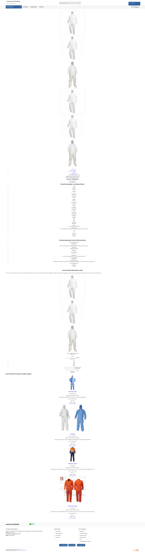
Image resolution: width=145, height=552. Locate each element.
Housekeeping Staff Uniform (85, 541)
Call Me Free (82, 545)
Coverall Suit (72, 434)
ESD (80, 539)
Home (74, 172)
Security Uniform (83, 535)
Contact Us (41, 6)
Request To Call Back (72, 171)
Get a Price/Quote (72, 181)
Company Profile (33, 6)
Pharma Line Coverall (72, 506)
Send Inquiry (73, 169)
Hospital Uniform (83, 537)
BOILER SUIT (82, 531)
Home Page (25, 6)
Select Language (132, 3)
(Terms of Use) (22, 549)
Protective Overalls (73, 391)
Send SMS (73, 545)
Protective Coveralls (74, 174)
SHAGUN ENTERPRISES (13, 2)
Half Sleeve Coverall (72, 463)
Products (74, 173)
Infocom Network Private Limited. (21, 550)
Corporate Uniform (83, 533)
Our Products (10, 6)
